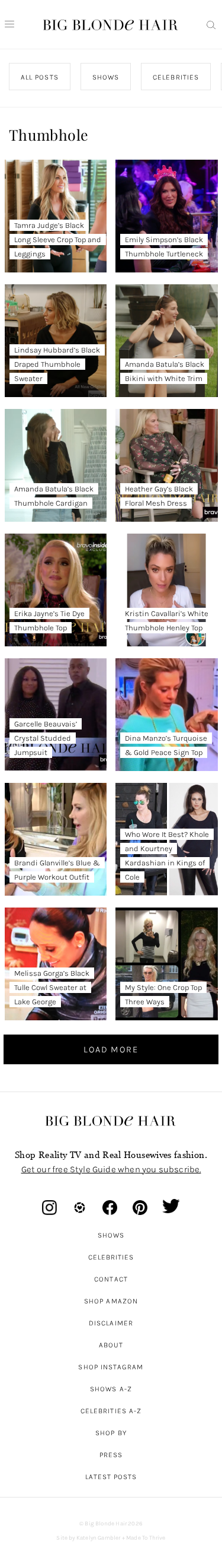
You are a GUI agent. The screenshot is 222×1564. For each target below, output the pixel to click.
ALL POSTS (40, 77)
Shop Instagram (110, 1367)
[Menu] (9, 24)
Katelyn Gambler (98, 1537)
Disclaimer (111, 1323)
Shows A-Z (111, 1389)
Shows (111, 1235)
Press (111, 1455)
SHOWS (105, 77)
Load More (110, 1049)
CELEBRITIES (176, 77)
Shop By (111, 1433)
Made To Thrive (146, 1537)
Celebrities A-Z (111, 1411)
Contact (111, 1279)
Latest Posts (111, 1477)
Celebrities (111, 1257)
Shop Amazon (111, 1301)
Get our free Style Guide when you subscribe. (111, 1169)
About (111, 1345)
